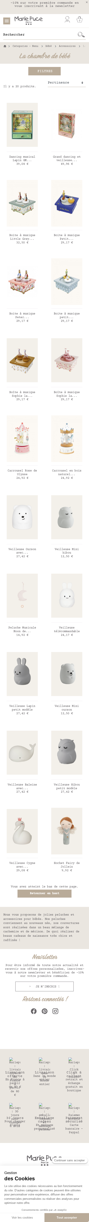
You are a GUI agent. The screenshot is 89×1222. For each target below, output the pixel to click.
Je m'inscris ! (47, 987)
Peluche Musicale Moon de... (22, 629)
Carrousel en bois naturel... (66, 472)
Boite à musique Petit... (67, 237)
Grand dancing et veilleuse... (67, 158)
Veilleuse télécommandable (67, 629)
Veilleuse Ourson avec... (22, 551)
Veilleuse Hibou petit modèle (67, 786)
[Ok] (81, 35)
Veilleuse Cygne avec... (22, 865)
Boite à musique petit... (67, 315)
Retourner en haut (44, 893)
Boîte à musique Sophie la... (22, 394)
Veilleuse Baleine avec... (22, 786)
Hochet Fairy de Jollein (67, 865)
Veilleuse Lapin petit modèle (22, 708)
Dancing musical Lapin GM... (22, 158)
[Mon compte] (67, 19)
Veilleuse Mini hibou (67, 551)
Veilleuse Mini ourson (67, 708)
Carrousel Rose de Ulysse (22, 472)
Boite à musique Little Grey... (22, 237)
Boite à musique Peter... (22, 315)
